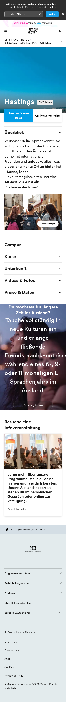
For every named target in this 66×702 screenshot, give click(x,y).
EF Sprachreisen (18, 39)
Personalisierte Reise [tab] (19, 115)
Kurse (10, 257)
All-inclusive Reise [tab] (47, 115)
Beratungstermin (33, 405)
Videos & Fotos (19, 280)
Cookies (9, 667)
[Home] (7, 529)
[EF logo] (33, 551)
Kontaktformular (17, 509)
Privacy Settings (13, 675)
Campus (12, 245)
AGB (7, 659)
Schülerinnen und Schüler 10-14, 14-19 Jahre (27, 43)
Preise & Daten (19, 292)
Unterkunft (15, 268)
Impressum (10, 642)
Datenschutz (11, 650)
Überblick (14, 132)
